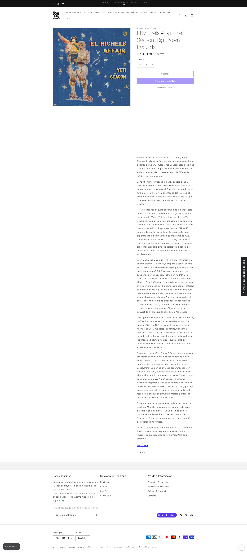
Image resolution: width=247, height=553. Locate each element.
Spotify (103, 491)
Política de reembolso (94, 547)
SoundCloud (105, 496)
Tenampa (63, 547)
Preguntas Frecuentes (158, 482)
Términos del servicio (133, 547)
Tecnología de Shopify (75, 547)
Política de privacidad (113, 547)
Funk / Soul (142, 445)
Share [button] (142, 452)
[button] (75, 12)
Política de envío (149, 547)
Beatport (104, 486)
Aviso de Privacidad (157, 491)
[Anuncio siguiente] (151, 3)
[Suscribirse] (96, 515)
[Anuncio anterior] (96, 3)
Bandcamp (105, 482)
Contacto (152, 496)
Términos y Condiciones (158, 486)
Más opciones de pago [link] (165, 87)
